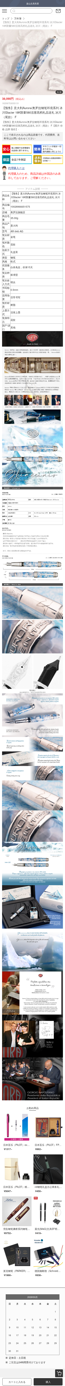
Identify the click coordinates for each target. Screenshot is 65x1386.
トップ (5, 18)
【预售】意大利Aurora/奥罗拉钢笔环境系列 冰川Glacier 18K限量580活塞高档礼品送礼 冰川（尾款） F (32, 23)
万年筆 (17, 18)
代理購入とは (16, 168)
